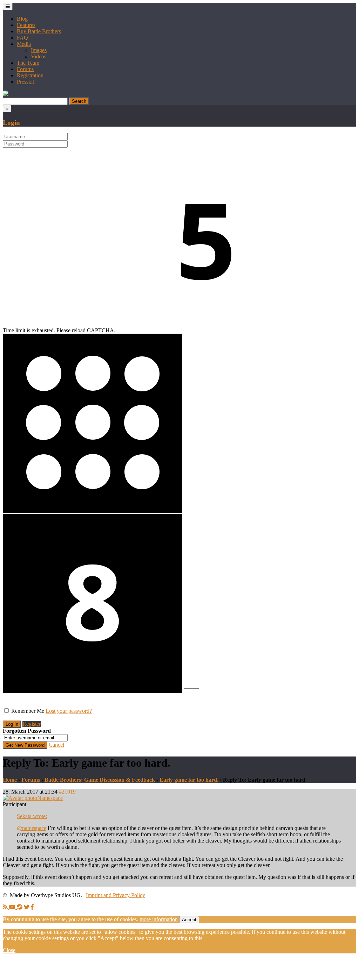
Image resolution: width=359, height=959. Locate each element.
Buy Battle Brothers (39, 31)
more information (159, 919)
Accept (189, 919)
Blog (22, 19)
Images (39, 50)
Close (9, 950)
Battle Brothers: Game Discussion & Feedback (100, 780)
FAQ (22, 38)
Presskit (25, 82)
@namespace (31, 828)
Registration (30, 75)
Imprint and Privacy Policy (115, 895)
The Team (28, 63)
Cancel (56, 745)
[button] (5, 94)
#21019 (67, 792)
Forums (25, 69)
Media (24, 44)
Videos (38, 56)
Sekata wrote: (32, 816)
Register (31, 724)
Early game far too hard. (189, 780)
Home (10, 780)
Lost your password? (69, 711)
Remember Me (27, 711)
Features (26, 25)
